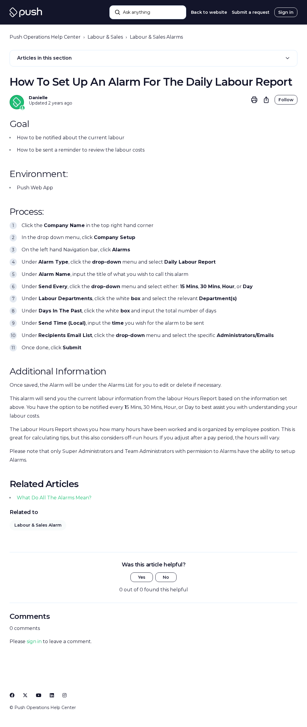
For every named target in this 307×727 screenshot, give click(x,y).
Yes (141, 577)
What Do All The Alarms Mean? (54, 498)
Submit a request (251, 12)
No (166, 577)
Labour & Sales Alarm (37, 525)
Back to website (209, 12)
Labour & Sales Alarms (156, 37)
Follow (286, 99)
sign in (34, 641)
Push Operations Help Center (45, 37)
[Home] (26, 12)
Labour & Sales (105, 37)
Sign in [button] (286, 12)
